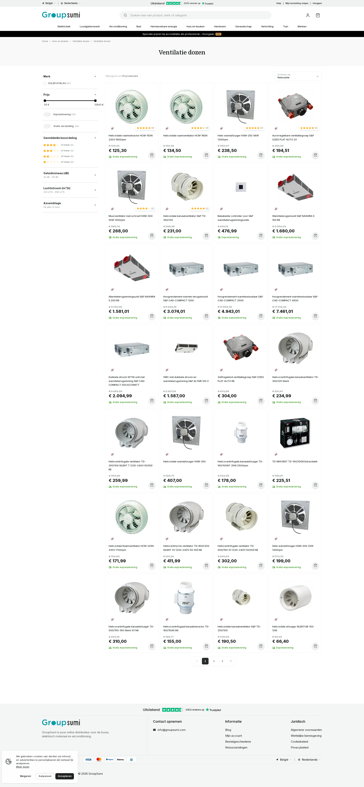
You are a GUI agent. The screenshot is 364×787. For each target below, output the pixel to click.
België (49, 3)
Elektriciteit (64, 26)
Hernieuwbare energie (164, 26)
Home (45, 41)
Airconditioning (118, 26)
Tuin (285, 26)
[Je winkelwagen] (318, 15)
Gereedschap (243, 26)
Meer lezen (22, 766)
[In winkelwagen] (151, 154)
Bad (138, 26)
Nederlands (71, 3)
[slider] (44, 100)
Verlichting (267, 26)
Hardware (220, 26)
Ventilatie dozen (81, 41)
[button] (145, 128)
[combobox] (195, 15)
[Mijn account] (308, 15)
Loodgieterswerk (90, 26)
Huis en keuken (196, 26)
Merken (302, 26)
